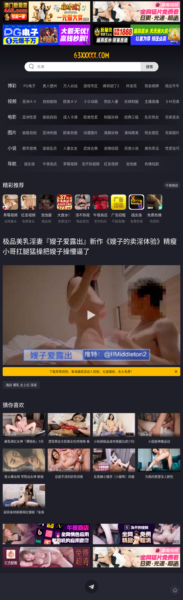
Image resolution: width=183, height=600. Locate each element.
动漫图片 (90, 132)
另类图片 (172, 132)
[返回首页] (175, 590)
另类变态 (172, 117)
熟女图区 (152, 132)
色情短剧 (152, 163)
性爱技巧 (172, 148)
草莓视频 (70, 163)
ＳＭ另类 (172, 101)
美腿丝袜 (111, 132)
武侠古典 (90, 148)
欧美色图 (70, 132)
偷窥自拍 (29, 132)
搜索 (149, 66)
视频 (12, 101)
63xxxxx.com (91, 55)
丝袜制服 (131, 101)
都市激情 (29, 148)
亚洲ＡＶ (29, 101)
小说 (12, 148)
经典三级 (131, 117)
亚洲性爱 (29, 117)
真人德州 (50, 85)
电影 (12, 117)
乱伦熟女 (152, 117)
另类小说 (131, 148)
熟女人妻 (111, 101)
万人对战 (70, 85)
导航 (12, 164)
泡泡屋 (131, 163)
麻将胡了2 (111, 85)
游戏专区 (90, 85)
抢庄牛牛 (172, 85)
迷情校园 (111, 148)
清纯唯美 (131, 132)
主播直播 (152, 101)
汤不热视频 (91, 163)
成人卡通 (70, 117)
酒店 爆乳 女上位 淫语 (21, 385)
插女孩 (29, 163)
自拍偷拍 (50, 101)
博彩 (12, 86)
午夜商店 (50, 163)
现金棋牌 (152, 85)
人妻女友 (70, 148)
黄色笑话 (152, 148)
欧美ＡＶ (70, 101)
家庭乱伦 (50, 148)
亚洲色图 (50, 132)
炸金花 (131, 85)
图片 (12, 133)
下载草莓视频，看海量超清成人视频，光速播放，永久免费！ (91, 371)
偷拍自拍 (50, 117)
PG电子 (29, 85)
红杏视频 (111, 163)
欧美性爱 (90, 117)
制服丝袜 (111, 117)
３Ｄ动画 (90, 101)
